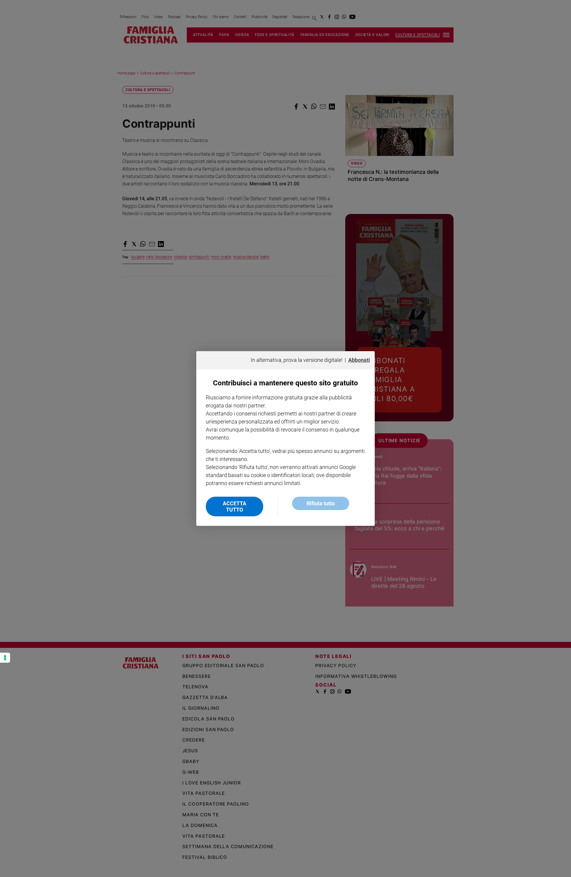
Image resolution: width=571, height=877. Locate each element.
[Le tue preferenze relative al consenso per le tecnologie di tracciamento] (5, 658)
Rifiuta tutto (321, 503)
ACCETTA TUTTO (234, 506)
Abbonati (359, 360)
